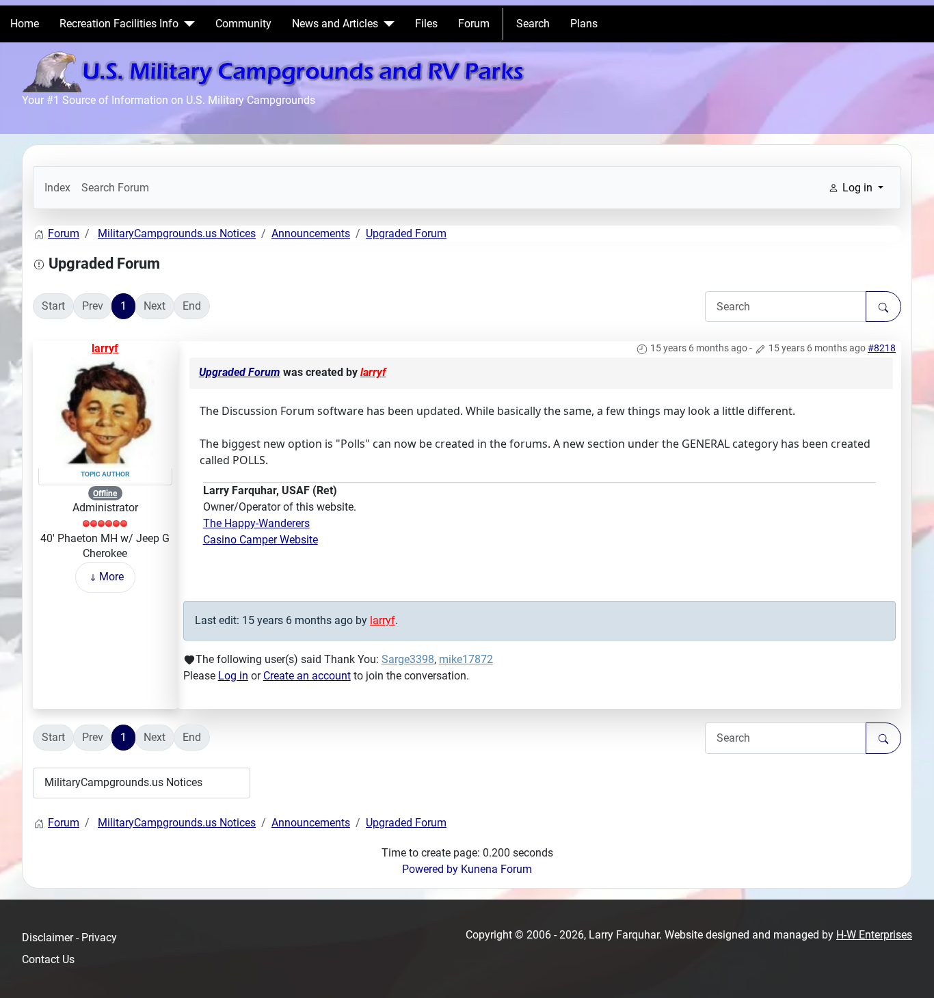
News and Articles (335, 23)
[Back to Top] (910, 972)
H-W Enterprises (874, 934)
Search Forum (115, 187)
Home (24, 23)
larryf (105, 348)
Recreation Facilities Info (118, 23)
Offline (105, 493)
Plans (584, 23)
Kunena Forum (496, 869)
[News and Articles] (386, 24)
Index (57, 187)
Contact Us (48, 959)
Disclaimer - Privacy (69, 937)
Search (533, 23)
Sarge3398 (408, 659)
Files (426, 23)
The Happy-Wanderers (256, 523)
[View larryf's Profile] (105, 411)
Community (243, 23)
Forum (474, 23)
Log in (233, 675)
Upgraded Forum (239, 372)
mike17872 (466, 659)
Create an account (307, 675)
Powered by (430, 869)
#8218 (882, 347)
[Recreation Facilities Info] (186, 24)
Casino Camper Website (260, 539)
